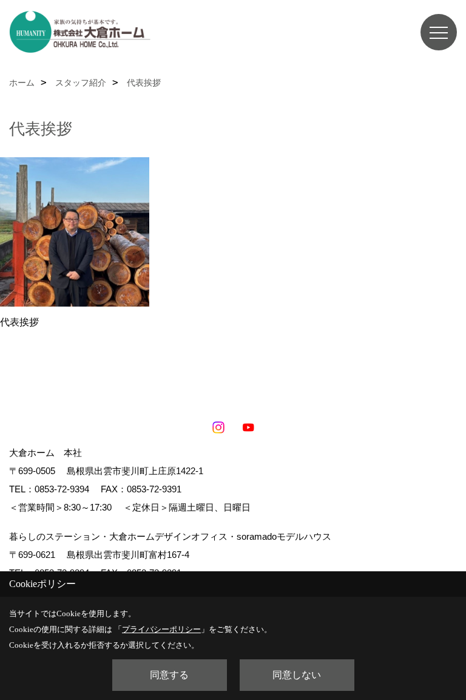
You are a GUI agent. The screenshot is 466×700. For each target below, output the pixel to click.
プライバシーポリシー (161, 629)
